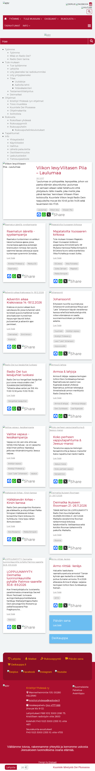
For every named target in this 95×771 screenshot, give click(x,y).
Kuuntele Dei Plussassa (22, 107)
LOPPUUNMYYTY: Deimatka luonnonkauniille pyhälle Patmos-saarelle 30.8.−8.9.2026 (24, 578)
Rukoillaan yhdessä (20, 120)
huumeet (59, 331)
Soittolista (15, 113)
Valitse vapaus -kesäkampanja (18, 435)
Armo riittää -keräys (67, 566)
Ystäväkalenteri (23, 88)
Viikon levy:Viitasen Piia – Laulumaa (61, 170)
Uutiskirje (20, 81)
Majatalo (74, 269)
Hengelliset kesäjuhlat (17, 401)
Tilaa (12, 78)
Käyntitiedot (17, 142)
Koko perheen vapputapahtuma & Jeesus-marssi (67, 440)
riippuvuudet (60, 346)
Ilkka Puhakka (72, 264)
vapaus (34, 473)
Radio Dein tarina (19, 59)
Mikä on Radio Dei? (20, 55)
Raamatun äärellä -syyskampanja (21, 232)
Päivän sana (75, 658)
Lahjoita (14, 68)
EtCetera (58, 264)
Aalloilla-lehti (22, 84)
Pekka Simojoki (61, 274)
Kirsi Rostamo (14, 532)
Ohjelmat (50, 18)
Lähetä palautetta (20, 149)
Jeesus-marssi (60, 464)
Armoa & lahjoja (64, 371)
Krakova (11, 339)
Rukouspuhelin (18, 126)
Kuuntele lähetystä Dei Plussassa (71, 767)
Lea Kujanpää (77, 408)
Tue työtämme (18, 65)
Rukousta (67, 18)
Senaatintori (60, 474)
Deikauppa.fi (18, 664)
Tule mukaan (32, 18)
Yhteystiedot (17, 139)
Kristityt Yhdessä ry (16, 264)
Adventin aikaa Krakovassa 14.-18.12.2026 (24, 300)
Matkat (32, 658)
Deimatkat (16, 94)
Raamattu (12, 269)
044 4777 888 (53, 705)
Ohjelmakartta (18, 110)
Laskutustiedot (18, 155)
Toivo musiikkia (18, 104)
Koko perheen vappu (64, 469)
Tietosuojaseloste (19, 159)
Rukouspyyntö (52, 658)
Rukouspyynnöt (18, 123)
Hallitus (14, 146)
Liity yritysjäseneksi (20, 75)
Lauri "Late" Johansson (64, 341)
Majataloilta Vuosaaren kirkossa (69, 232)
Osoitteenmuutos (20, 152)
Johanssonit (62, 299)
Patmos (11, 620)
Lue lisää (11, 258)
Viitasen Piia (67, 210)
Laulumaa (42, 210)
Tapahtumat (12, 25)
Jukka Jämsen (61, 269)
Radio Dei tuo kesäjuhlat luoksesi (20, 373)
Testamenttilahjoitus (21, 91)
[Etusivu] (5, 18)
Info (26, 25)
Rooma (58, 540)
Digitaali (53, 762)
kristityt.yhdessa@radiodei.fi (44, 700)
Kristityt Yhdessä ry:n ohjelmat (27, 101)
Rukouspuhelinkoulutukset (30, 130)
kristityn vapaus (72, 331)
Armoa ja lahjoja (78, 403)
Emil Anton (26, 334)
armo (57, 598)
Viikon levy (54, 210)
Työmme (14, 18)
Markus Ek (32, 264)
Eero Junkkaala (61, 408)
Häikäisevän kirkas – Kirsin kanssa (21, 501)
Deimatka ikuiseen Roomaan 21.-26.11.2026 (70, 503)
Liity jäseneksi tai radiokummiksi (28, 71)
